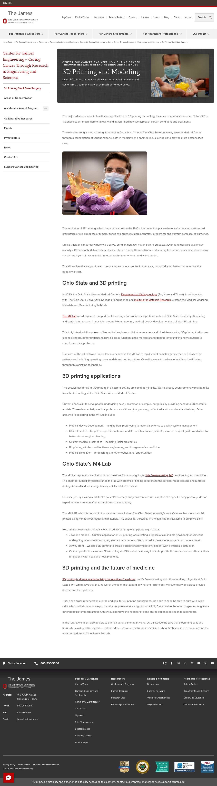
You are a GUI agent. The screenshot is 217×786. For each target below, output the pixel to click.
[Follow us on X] (205, 663)
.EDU (7, 3)
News (157, 17)
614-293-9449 (24, 712)
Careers (145, 17)
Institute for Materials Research (152, 300)
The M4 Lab (69, 316)
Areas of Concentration (18, 98)
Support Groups (82, 729)
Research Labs (118, 697)
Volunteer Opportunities (158, 697)
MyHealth (79, 715)
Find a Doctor (82, 17)
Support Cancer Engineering (21, 167)
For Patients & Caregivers (24, 34)
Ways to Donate (154, 704)
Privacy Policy (9, 764)
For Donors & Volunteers (114, 34)
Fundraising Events (156, 691)
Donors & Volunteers (158, 678)
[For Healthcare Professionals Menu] (181, 33)
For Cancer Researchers (69, 34)
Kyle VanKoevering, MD (159, 475)
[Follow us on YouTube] (212, 663)
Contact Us (11, 157)
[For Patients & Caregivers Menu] (42, 33)
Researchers (118, 678)
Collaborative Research (18, 118)
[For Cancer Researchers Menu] (86, 33)
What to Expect (82, 742)
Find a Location (17, 663)
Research (43, 42)
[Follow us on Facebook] (171, 663)
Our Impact (199, 34)
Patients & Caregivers (86, 678)
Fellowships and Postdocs (123, 704)
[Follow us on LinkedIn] (185, 663)
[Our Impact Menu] (208, 33)
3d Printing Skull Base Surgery (22, 88)
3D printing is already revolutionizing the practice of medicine (98, 579)
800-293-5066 (50, 663)
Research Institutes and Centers (63, 42)
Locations (99, 17)
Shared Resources (119, 691)
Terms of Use (24, 764)
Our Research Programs (122, 684)
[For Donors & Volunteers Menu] (131, 33)
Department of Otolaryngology (139, 294)
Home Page (7, 42)
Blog (166, 17)
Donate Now (153, 684)
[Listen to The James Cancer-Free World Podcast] (192, 663)
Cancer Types (81, 684)
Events (177, 17)
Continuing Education (194, 697)
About (188, 17)
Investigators (12, 138)
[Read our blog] (198, 663)
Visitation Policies (83, 735)
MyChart (66, 17)
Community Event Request (87, 702)
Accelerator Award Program (21, 108)
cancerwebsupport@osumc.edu (166, 782)
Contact (132, 17)
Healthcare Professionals (197, 678)
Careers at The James (194, 704)
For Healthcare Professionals (161, 34)
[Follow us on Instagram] (178, 663)
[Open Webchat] (8, 778)
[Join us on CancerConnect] (165, 663)
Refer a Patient (116, 17)
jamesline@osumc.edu (27, 719)
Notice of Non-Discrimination (46, 764)
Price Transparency (84, 722)
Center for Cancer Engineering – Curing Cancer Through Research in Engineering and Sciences (119, 42)
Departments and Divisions (196, 691)
